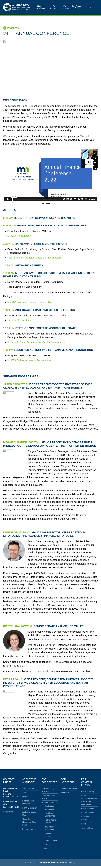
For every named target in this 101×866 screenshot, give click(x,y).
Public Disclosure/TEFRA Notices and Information (89, 800)
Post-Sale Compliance (50, 814)
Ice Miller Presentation (19, 320)
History (25, 796)
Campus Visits (51, 840)
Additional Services (50, 802)
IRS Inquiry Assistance (49, 828)
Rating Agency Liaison (51, 821)
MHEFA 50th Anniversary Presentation (29, 360)
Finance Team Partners (28, 802)
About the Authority (30, 788)
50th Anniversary (29, 829)
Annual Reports (87, 813)
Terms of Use (87, 828)
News (83, 824)
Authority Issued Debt (29, 813)
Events (12, 28)
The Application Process (48, 797)
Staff (24, 792)
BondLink (65, 792)
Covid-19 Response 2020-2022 (29, 822)
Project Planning (48, 835)
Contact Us (8, 812)
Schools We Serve (69, 788)
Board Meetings (88, 791)
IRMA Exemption (29, 808)
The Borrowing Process (48, 789)
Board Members (88, 808)
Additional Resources (86, 818)
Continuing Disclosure (49, 807)
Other (47, 844)
